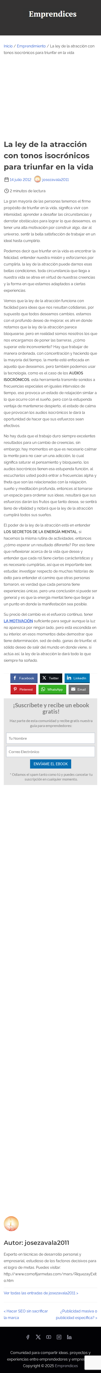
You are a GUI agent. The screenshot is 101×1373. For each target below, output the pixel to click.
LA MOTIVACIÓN (18, 621)
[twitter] (38, 1338)
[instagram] (59, 1338)
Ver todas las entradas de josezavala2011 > (41, 1293)
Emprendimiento (31, 46)
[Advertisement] (50, 97)
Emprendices (66, 1366)
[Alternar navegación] (50, 29)
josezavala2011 (55, 179)
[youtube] (48, 1338)
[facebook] (27, 1338)
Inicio (8, 46)
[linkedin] (69, 1338)
